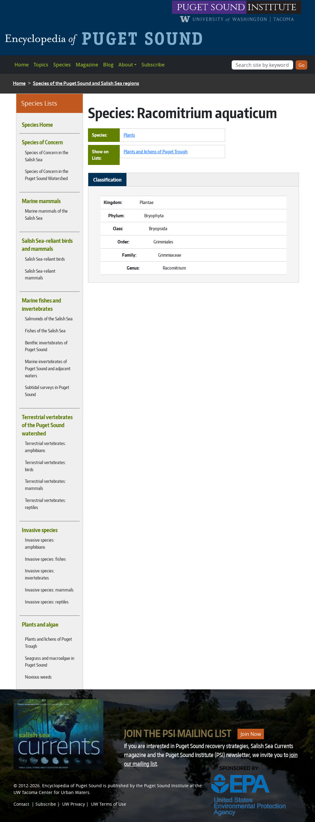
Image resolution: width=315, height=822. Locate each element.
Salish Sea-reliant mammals (40, 274)
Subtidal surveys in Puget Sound (47, 390)
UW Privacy (73, 804)
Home (21, 64)
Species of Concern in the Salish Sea (46, 155)
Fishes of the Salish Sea (45, 330)
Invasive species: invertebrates (39, 574)
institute (272, 7)
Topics (41, 64)
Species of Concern (42, 142)
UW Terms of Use (108, 804)
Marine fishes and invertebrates (41, 304)
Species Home (37, 124)
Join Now (251, 734)
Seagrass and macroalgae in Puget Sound (49, 661)
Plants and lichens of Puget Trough (48, 642)
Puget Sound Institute (166, 785)
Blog (108, 64)
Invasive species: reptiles (47, 602)
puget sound (211, 7)
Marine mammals (41, 201)
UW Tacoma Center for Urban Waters (52, 792)
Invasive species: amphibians (39, 543)
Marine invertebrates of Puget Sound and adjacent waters (47, 368)
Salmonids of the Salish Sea (49, 318)
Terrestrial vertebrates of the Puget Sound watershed (47, 425)
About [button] (125, 64)
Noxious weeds (38, 677)
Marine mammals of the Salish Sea (46, 214)
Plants (129, 135)
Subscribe (153, 64)
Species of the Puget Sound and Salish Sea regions (86, 83)
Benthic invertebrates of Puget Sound (46, 346)
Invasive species (40, 530)
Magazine (87, 64)
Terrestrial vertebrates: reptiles (45, 503)
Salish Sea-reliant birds (45, 259)
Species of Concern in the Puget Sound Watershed (46, 174)
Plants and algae (40, 624)
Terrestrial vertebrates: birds (45, 465)
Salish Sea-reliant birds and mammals (47, 244)
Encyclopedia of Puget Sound (72, 785)
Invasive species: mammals (49, 590)
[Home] (106, 38)
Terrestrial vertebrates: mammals (45, 484)
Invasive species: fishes (45, 559)
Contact (21, 804)
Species (62, 64)
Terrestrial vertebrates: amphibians (45, 446)
